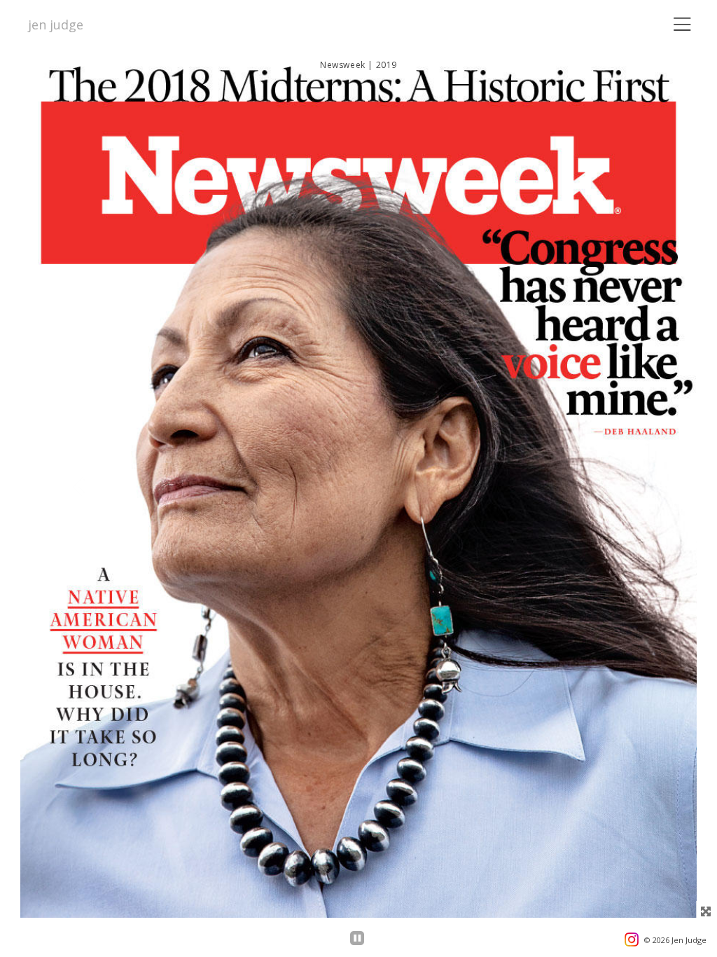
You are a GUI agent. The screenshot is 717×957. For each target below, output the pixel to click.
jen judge (55, 24)
